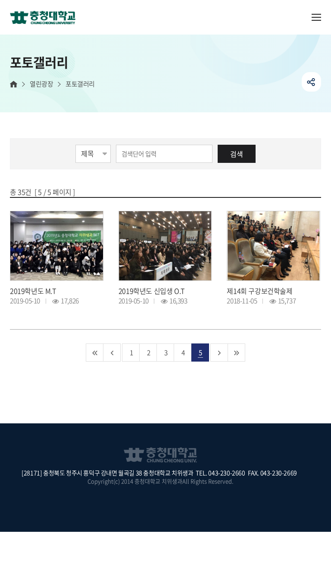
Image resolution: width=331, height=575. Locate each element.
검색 (236, 154)
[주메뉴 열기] (316, 17)
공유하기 (311, 82)
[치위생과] (46, 18)
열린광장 (41, 84)
